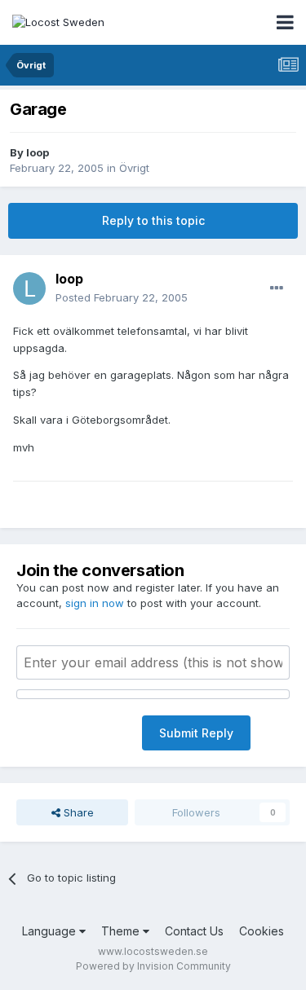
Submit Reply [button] (196, 733)
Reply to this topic (153, 220)
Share (77, 812)
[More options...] (276, 288)
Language (50, 931)
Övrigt (134, 167)
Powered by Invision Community (153, 966)
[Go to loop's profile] (29, 288)
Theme (122, 931)
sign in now (94, 602)
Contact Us (194, 931)
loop (37, 152)
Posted (121, 297)
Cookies (261, 931)
